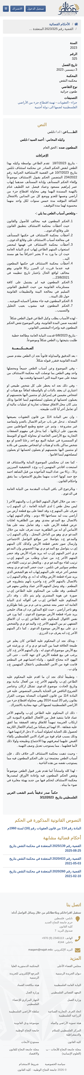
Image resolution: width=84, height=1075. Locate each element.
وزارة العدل (32, 992)
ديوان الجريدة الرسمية (68, 973)
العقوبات (63, 102)
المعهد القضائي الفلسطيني (66, 992)
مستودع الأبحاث (30, 1041)
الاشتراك (17, 8)
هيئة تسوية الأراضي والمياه (66, 1022)
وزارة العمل (74, 999)
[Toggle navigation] (6, 9)
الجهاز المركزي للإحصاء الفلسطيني (26, 1002)
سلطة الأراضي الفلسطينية (24, 1011)
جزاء (74, 102)
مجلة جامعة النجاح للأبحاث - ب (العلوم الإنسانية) (63, 1051)
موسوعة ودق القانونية (26, 1022)
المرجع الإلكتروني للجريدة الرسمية (24, 975)
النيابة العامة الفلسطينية (67, 985)
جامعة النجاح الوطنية (27, 1030)
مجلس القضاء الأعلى (69, 966)
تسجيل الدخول (35, 8)
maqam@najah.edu (40, 949)
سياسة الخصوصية (55, 1064)
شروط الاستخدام (29, 1064)
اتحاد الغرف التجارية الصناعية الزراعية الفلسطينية (64, 1013)
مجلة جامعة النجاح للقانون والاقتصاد (24, 1051)
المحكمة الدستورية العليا (25, 966)
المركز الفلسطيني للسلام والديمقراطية (66, 1032)
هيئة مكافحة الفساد (28, 985)
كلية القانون (74, 1041)
